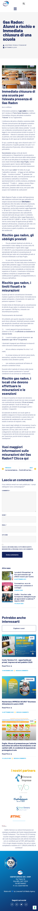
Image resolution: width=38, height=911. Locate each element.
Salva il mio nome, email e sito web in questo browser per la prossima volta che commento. (17, 548)
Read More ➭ (7, 666)
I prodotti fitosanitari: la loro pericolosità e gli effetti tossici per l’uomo (24, 574)
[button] (23, 3)
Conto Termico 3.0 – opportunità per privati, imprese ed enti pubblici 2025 (17, 661)
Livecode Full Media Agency (25, 891)
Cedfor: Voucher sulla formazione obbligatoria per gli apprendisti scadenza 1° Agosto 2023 (25, 597)
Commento (6, 490)
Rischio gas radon (15, 235)
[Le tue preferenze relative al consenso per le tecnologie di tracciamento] (34, 907)
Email (4, 525)
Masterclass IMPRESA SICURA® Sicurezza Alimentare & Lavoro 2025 (19, 702)
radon (24, 378)
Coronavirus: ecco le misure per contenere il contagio (23, 585)
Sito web (5, 535)
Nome (4, 515)
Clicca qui (21, 458)
